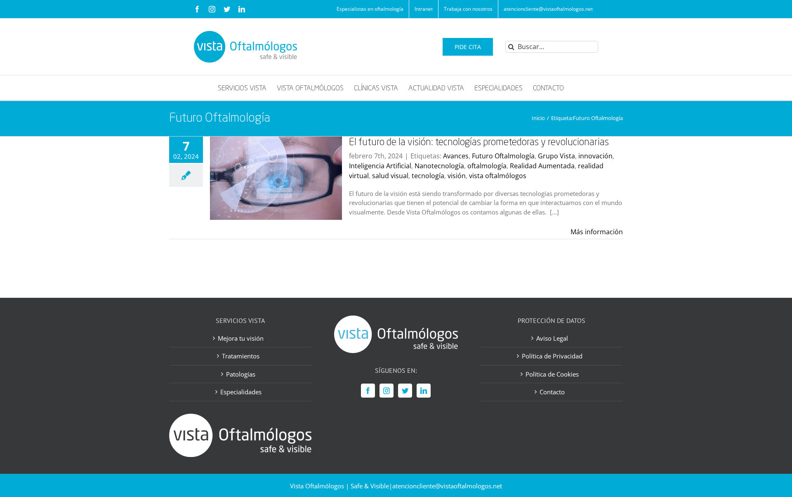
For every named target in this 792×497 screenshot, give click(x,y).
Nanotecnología (439, 165)
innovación (595, 155)
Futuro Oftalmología (503, 155)
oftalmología (487, 165)
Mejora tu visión (241, 338)
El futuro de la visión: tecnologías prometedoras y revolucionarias (479, 143)
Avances (456, 155)
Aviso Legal (552, 338)
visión (457, 175)
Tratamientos (240, 356)
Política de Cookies (552, 374)
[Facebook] (368, 391)
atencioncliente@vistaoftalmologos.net (447, 486)
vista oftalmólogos (497, 175)
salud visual (390, 175)
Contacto (552, 392)
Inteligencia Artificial (380, 165)
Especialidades (241, 392)
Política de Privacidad (552, 356)
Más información (596, 231)
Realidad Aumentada (542, 165)
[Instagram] (387, 391)
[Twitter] (405, 391)
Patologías (240, 374)
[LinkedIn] (424, 391)
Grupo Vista (556, 155)
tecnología (428, 175)
